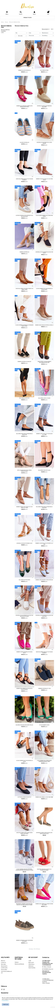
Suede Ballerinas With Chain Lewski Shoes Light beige (24, 833)
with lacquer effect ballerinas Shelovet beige (24, 471)
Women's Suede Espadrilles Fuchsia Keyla (24, 652)
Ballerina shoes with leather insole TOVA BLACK (24, 434)
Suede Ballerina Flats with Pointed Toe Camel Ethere (24, 289)
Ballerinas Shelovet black (44, 470)
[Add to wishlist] (32, 68)
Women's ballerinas (5, 29)
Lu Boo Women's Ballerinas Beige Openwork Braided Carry (44, 761)
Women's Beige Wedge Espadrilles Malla (44, 325)
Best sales (3, 964)
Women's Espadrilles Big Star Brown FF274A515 (24, 941)
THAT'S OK (5, 1004)
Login (30, 960)
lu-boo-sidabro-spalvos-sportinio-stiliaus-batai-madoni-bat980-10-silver (24, 870)
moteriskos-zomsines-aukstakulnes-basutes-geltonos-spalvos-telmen (24, 904)
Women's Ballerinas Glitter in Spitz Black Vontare (24, 689)
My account (31, 962)
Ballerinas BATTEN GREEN (24, 579)
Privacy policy (4, 969)
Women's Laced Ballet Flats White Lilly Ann (44, 544)
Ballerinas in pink (44, 70)
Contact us (3, 962)
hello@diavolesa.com (48, 969)
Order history (31, 964)
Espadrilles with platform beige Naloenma (44, 106)
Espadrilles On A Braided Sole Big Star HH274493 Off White (24, 616)
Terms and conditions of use (6, 972)
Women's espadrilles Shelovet (24, 361)
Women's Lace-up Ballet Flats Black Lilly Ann (44, 434)
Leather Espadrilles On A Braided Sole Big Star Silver (24, 216)
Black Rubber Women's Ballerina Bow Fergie (44, 216)
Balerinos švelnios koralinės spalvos (24, 724)
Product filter (27, 17)
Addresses (31, 966)
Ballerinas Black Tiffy (24, 398)
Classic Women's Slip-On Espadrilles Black (24, 761)
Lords (2, 32)
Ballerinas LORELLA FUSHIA (44, 398)
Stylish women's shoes (44, 724)
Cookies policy (4, 967)
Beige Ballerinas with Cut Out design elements (44, 652)
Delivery (16, 962)
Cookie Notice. (5, 1000)
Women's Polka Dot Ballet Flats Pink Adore (44, 179)
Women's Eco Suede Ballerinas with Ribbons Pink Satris (24, 106)
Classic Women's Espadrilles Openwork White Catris (24, 325)
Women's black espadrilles (24, 70)
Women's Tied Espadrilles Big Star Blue (44, 579)
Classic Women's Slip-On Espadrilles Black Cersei (44, 289)
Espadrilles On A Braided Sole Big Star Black (44, 252)
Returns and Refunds (19, 964)
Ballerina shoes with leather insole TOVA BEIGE (44, 507)
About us (3, 960)
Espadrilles (3, 31)
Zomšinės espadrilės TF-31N (44, 688)
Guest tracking (32, 967)
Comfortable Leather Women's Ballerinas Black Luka (44, 362)
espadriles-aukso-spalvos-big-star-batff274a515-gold (44, 833)
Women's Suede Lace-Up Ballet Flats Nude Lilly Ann (24, 507)
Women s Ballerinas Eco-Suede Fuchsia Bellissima (44, 904)
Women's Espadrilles (24, 252)
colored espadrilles (24, 142)
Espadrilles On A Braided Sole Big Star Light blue (44, 616)
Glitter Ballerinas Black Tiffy (24, 797)
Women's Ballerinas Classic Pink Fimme (44, 797)
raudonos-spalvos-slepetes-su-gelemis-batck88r (44, 870)
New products (4, 966)
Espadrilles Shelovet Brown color (24, 543)
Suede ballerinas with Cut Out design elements (24, 179)
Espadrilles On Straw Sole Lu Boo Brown (44, 143)
